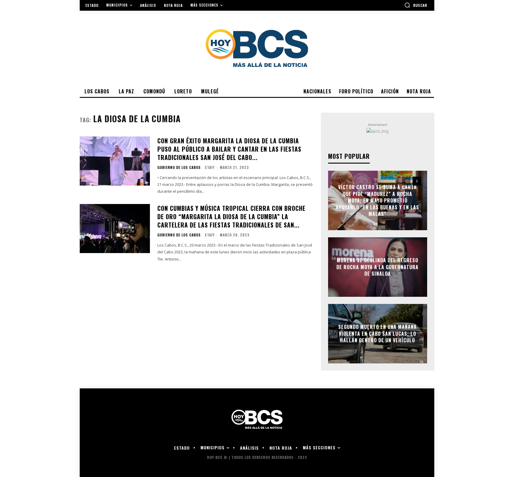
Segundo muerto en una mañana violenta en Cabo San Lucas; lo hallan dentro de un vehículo (377, 334)
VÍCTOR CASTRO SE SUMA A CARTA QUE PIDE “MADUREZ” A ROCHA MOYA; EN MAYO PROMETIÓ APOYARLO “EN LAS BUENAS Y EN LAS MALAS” (377, 200)
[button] (415, 5)
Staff (210, 167)
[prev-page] (406, 181)
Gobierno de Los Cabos (179, 167)
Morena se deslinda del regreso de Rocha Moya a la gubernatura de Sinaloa (377, 267)
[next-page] (417, 181)
